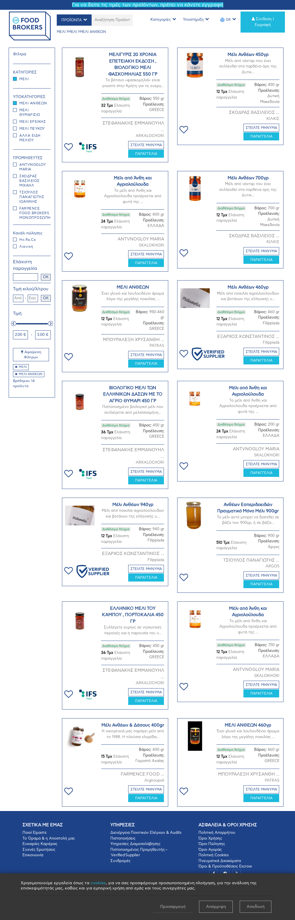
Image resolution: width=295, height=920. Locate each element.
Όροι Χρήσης (210, 838)
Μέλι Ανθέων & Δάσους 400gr (132, 725)
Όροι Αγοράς (210, 850)
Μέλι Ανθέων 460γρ (248, 287)
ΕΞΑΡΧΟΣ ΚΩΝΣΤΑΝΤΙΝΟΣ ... (248, 336)
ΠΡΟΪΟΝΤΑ (71, 20)
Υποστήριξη (193, 20)
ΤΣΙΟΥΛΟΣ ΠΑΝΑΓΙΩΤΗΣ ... (251, 560)
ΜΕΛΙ (61, 31)
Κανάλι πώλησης (27, 233)
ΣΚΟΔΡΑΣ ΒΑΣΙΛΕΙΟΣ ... (254, 112)
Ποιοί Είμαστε (34, 833)
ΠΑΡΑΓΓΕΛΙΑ (146, 153)
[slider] (13, 323)
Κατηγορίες (160, 20)
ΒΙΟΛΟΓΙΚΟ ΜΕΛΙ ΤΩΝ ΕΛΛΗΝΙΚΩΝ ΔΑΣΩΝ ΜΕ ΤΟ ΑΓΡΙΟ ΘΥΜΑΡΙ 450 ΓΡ (132, 394)
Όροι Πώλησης (211, 844)
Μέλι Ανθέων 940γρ (132, 505)
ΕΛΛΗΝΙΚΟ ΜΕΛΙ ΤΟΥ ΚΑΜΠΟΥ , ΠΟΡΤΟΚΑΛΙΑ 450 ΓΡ (133, 615)
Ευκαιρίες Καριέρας (39, 844)
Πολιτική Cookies (213, 855)
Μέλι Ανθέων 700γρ (248, 178)
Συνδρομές (120, 861)
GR (228, 19)
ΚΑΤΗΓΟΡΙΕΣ (25, 72)
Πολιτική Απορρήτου (216, 833)
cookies (98, 883)
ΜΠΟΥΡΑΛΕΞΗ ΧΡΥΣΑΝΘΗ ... (133, 340)
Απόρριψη (216, 907)
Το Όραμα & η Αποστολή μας (48, 838)
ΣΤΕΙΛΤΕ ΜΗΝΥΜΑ (146, 145)
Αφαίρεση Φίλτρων (32, 354)
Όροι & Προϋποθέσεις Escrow (225, 866)
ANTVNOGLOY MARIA (141, 239)
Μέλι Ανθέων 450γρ (248, 54)
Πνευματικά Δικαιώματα (219, 861)
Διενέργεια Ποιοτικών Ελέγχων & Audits (145, 833)
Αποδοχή (255, 907)
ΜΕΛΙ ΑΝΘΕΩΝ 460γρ (248, 725)
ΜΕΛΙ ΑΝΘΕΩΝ (93, 31)
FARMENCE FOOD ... (142, 774)
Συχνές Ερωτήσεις (38, 850)
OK (46, 277)
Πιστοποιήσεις (122, 838)
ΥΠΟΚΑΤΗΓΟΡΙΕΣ (29, 97)
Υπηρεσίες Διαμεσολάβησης (135, 844)
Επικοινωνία (32, 855)
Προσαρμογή (173, 907)
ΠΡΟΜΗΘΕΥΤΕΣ (28, 158)
